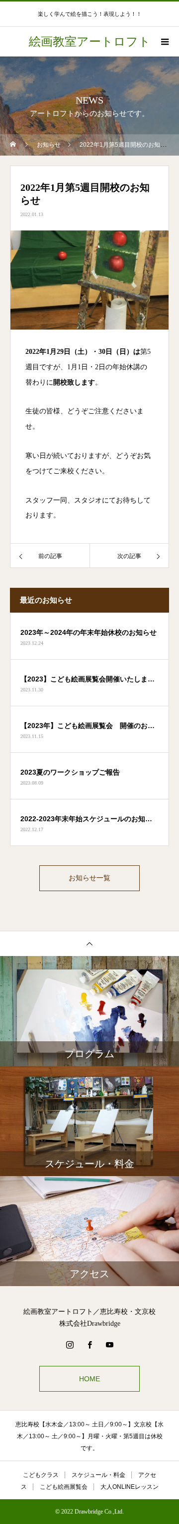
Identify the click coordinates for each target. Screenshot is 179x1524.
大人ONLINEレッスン (129, 1486)
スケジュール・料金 (98, 1474)
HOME (89, 1379)
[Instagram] (70, 1345)
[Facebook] (89, 1345)
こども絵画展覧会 (64, 1486)
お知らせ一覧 (89, 878)
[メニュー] (164, 41)
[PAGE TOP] (89, 943)
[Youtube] (109, 1345)
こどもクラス (41, 1474)
